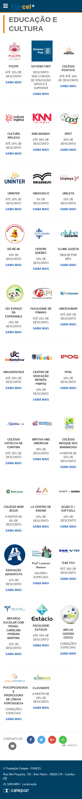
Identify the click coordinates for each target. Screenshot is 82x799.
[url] (16, 790)
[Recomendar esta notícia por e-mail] (11, 746)
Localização (29, 784)
